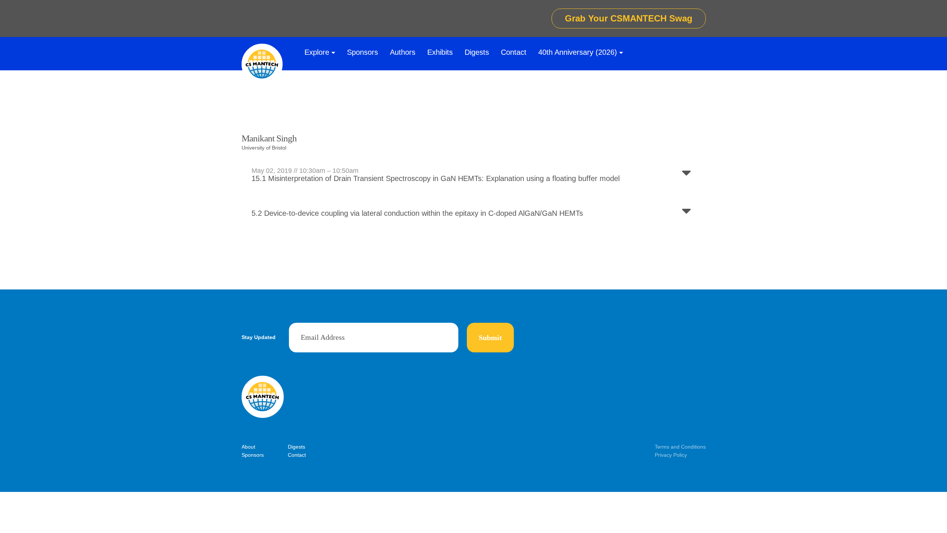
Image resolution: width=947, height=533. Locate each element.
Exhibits (440, 52)
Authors (402, 52)
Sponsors (362, 52)
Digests (477, 52)
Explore (316, 52)
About (248, 447)
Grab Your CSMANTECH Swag (628, 18)
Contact (513, 52)
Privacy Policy (671, 455)
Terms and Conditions (680, 447)
